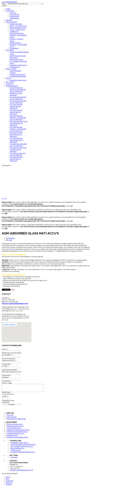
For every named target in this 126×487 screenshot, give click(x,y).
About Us (9, 483)
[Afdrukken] (10, 238)
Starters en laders (16, 24)
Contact (9, 484)
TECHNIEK (10, 50)
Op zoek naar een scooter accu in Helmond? (16, 159)
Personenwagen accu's (18, 28)
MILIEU (8, 78)
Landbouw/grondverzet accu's (18, 430)
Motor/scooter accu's (14, 424)
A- (6, 198)
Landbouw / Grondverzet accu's (17, 32)
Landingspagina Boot (17, 74)
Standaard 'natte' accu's (18, 65)
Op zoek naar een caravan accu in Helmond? (16, 112)
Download (9, 481)
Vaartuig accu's (15, 43)
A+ (3, 198)
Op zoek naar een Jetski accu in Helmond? (18, 145)
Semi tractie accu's (16, 59)
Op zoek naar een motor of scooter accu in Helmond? (18, 123)
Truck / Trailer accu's (17, 29)
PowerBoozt (14, 48)
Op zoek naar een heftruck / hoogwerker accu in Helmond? (18, 117)
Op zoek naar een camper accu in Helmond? (16, 106)
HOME (8, 9)
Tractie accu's (15, 67)
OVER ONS (10, 11)
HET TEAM (10, 82)
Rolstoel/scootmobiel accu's (17, 437)
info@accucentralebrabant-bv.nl (15, 303)
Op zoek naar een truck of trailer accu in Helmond (18, 149)
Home (8, 477)
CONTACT (9, 84)
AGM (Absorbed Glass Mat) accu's (18, 57)
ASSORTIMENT (11, 22)
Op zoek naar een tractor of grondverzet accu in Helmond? (18, 89)
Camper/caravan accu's (15, 433)
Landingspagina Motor (18, 76)
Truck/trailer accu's (13, 428)
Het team (14, 457)
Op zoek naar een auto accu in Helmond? (18, 98)
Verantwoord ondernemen (14, 17)
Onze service (14, 14)
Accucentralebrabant (9, 2)
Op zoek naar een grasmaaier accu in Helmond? (16, 140)
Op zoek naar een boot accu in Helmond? (18, 102)
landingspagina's (12, 86)
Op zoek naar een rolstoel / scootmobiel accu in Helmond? (18, 129)
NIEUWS (9, 20)
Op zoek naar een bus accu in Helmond (17, 154)
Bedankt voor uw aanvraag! (16, 94)
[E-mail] (9, 240)
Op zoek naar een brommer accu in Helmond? (16, 134)
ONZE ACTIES (11, 69)
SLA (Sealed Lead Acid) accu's (21, 446)
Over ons (13, 13)
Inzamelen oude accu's (18, 80)
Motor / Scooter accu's (18, 26)
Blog (7, 479)
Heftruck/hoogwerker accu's (17, 432)
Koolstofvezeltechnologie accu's (22, 452)
